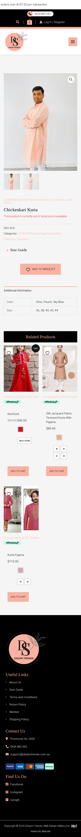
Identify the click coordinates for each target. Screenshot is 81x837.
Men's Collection (54, 199)
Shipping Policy (19, 719)
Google (15, 800)
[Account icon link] (52, 22)
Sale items (23, 239)
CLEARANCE (11, 199)
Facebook (16, 784)
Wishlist (14, 712)
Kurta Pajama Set (32, 199)
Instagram (16, 792)
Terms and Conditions (23, 697)
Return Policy (17, 704)
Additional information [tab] (17, 290)
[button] (17, 22)
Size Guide (16, 689)
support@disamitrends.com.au (30, 754)
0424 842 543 (42, 13)
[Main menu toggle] (72, 41)
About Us (15, 682)
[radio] (20, 429)
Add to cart (18, 471)
